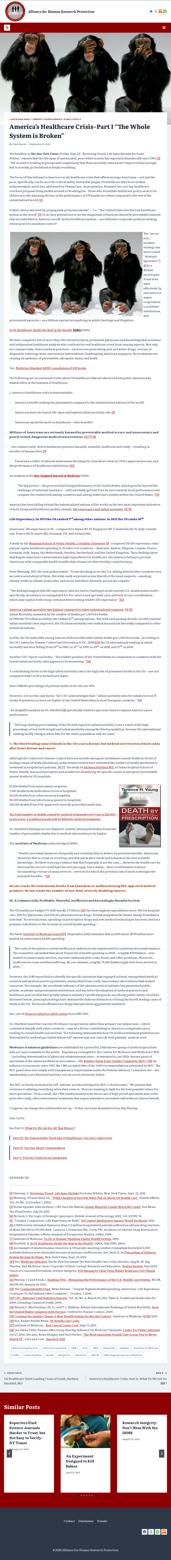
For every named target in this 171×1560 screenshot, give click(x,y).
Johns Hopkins (32, 1355)
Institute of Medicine (145, 1348)
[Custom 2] (165, 11)
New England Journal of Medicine (56, 475)
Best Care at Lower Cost (62, 1325)
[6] (86, 437)
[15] (48, 876)
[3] (39, 214)
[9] (44, 451)
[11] (157, 494)
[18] (149, 1061)
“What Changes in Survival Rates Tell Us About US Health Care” (95, 1198)
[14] (88, 661)
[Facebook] (151, 11)
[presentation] (86, 1431)
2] (127, 609)
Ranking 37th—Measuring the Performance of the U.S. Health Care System (98, 1279)
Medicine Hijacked (34, 1261)
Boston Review (132, 1266)
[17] (64, 934)
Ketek (50, 1355)
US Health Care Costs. (65, 1321)
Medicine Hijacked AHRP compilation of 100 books (51, 368)
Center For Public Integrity (141, 1330)
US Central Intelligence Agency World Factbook (114, 1220)
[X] (156, 11)
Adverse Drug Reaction (24, 1348)
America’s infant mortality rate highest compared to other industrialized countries (66, 609)
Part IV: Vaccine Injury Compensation (39, 1148)
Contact (69, 1521)
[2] (41, 200)
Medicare (80, 1355)
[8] (94, 437)
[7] (90, 437)
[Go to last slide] (9, 1454)
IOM (147, 1316)
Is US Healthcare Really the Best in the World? (45, 330)
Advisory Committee (54, 1348)
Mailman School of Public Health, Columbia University (67, 543)
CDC (85, 1348)
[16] (83, 910)
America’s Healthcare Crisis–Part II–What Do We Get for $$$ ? (128, 1378)
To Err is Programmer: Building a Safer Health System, (78, 1239)
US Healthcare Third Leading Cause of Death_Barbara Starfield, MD (41, 1378)
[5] (113, 412)
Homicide (109, 1348)
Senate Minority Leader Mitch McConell (112, 1207)
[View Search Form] (7, 28)
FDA (96, 1348)
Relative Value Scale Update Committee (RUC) (114, 1061)
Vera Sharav (19, 144)
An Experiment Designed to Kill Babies (80, 1461)
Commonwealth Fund (35, 1289)
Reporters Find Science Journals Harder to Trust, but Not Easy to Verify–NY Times (27, 1432)
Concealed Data (19, 119)
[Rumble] (157, 1532)
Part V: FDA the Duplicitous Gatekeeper (40, 1157)
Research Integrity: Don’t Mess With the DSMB (140, 1427)
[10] (72, 465)
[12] (121, 599)
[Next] (161, 1454)
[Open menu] (164, 27)
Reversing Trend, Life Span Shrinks (54, 1193)
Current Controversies (46, 119)
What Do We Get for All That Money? (50, 1128)
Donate (102, 1521)
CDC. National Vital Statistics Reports (41, 1298)
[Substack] (164, 1532)
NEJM (95, 1355)
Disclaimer (86, 1521)
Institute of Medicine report (42, 934)
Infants (124, 1348)
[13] (97, 642)
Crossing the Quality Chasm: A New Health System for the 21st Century (62, 1316)
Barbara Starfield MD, (99, 767)
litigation (64, 1355)
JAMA (15, 1355)
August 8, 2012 (55, 1339)
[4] (11, 1216)
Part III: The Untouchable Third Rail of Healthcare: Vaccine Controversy (62, 1138)
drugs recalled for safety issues (46, 1014)
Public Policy (72, 119)
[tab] (79, 1495)
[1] (158, 158)
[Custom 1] (160, 11)
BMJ (74, 1348)
